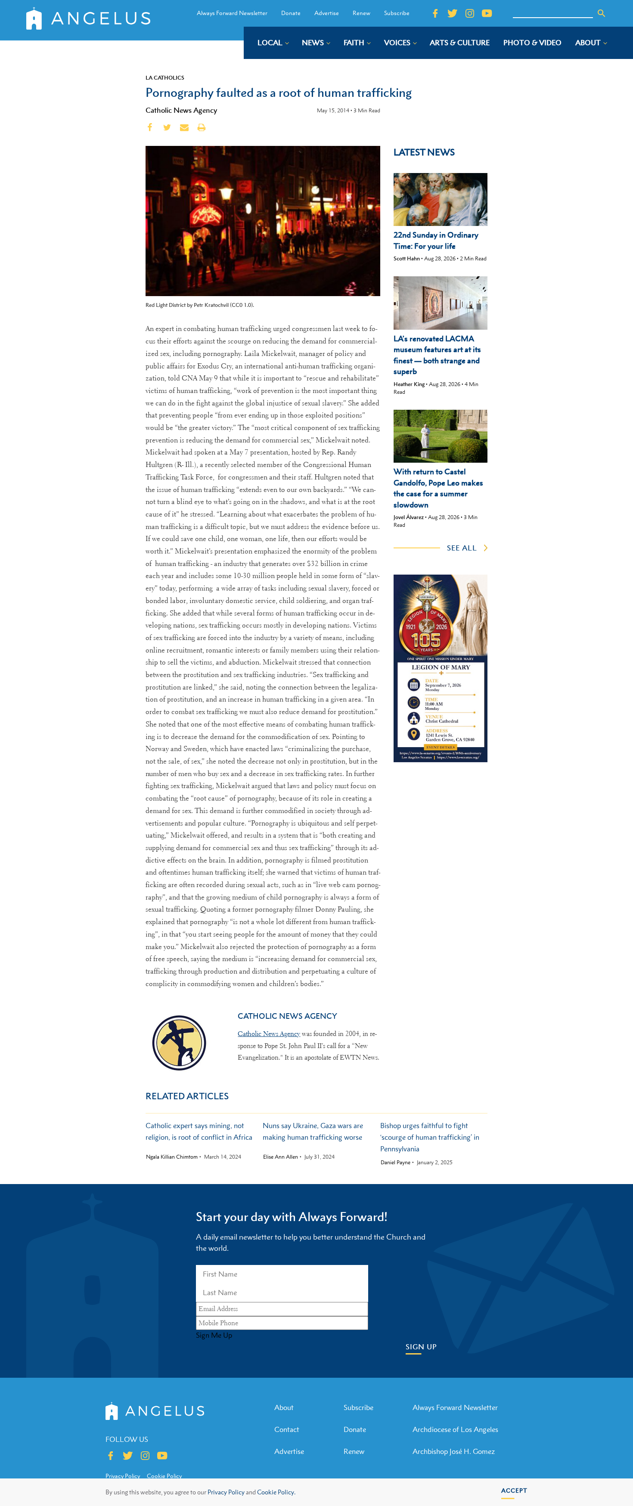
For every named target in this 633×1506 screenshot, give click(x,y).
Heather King (409, 384)
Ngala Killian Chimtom (172, 1156)
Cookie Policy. (276, 1492)
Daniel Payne (395, 1162)
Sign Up (421, 1347)
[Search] (601, 13)
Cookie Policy (164, 1476)
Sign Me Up (214, 1335)
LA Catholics (165, 77)
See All (462, 548)
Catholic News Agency (181, 110)
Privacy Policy (226, 1492)
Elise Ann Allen (280, 1156)
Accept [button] (514, 1490)
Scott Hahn (407, 258)
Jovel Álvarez (409, 517)
